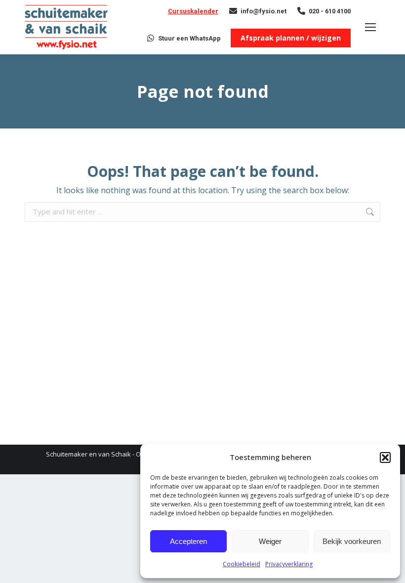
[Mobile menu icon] (370, 27)
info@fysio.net (263, 11)
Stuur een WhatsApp (189, 38)
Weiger (270, 541)
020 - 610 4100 (330, 11)
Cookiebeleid (241, 564)
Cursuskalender (193, 11)
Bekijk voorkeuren (352, 541)
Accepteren (188, 541)
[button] (385, 457)
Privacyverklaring (289, 564)
